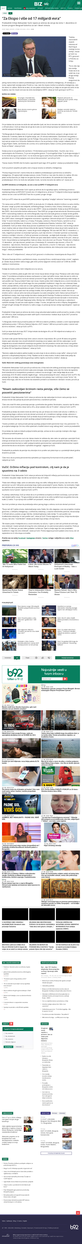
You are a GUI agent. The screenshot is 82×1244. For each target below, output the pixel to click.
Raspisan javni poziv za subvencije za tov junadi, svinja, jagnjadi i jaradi (67, 99)
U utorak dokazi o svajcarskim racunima (16, 1002)
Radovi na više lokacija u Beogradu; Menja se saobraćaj (47, 1059)
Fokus (70, 8)
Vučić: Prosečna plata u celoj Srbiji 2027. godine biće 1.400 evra (27, 619)
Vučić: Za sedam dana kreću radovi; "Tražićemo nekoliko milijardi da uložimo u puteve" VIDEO (67, 632)
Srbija (5, 13)
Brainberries (15, 569)
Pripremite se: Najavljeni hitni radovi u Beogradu (46, 1068)
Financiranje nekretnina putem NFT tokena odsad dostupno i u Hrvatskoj (16, 1201)
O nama (19, 1221)
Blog (14, 1221)
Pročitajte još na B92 (49, 963)
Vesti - (42, 4)
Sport (7, 976)
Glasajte (8, 1047)
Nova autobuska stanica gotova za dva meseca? (47, 1103)
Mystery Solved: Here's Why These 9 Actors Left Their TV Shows (65, 592)
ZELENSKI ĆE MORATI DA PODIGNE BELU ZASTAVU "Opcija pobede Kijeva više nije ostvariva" (41, 947)
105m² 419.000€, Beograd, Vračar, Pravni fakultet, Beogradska (50, 1144)
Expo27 (40, 8)
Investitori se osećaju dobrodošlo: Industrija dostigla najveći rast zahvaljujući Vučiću (67, 608)
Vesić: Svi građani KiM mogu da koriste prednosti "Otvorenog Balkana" (67, 643)
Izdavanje (62, 1113)
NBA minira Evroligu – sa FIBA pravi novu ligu (55, 1017)
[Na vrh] (78, 1213)
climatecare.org (34, 1238)
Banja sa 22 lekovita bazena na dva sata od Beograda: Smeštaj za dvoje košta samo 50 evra (56, 990)
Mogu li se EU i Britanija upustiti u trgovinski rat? (18, 1168)
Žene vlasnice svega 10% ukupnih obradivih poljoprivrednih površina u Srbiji (28, 608)
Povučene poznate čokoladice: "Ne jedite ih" (55, 1014)
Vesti (3, 8)
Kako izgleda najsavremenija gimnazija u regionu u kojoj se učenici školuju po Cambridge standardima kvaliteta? (12, 1129)
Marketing (17, 1228)
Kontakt (24, 1228)
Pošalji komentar (68, 658)
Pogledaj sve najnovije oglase (56, 1153)
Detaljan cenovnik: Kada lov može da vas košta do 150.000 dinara (67, 111)
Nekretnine (46, 1113)
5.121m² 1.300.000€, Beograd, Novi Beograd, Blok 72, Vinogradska (51, 1121)
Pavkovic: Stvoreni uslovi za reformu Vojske (17, 967)
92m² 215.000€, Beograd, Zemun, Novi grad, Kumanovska (49, 1133)
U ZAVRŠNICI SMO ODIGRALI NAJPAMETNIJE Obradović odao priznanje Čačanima (13, 924)
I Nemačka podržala (48, 986)
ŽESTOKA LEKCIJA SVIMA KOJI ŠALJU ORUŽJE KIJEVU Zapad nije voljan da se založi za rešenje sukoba (15, 947)
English (25, 1221)
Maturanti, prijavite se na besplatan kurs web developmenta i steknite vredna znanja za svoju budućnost (10, 1140)
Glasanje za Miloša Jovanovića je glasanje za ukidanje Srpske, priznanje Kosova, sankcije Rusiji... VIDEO (55, 996)
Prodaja (54, 1113)
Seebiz (5, 1159)
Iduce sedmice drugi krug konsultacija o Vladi (17, 990)
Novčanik (18, 8)
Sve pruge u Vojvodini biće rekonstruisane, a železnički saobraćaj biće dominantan (26, 99)
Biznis (10, 8)
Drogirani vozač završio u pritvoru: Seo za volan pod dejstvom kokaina (46, 1034)
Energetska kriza (51, 8)
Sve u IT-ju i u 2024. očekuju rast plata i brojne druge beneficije (11, 1119)
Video (3, 1221)
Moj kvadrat (31, 8)
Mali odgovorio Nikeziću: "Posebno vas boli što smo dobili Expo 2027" (28, 631)
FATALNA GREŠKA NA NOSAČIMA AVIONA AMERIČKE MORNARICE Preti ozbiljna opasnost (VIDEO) (67, 925)
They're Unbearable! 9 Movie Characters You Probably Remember (39, 592)
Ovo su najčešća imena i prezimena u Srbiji (55, 1001)
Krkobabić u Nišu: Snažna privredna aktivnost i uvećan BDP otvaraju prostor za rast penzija (28, 643)
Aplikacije (9, 1221)
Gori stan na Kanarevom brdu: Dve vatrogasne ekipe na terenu (47, 1095)
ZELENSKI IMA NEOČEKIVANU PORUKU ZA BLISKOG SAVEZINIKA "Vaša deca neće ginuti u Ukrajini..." (42, 924)
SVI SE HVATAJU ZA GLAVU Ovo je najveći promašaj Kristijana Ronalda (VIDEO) (67, 947)
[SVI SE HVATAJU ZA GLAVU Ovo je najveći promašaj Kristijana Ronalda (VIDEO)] (68, 942)
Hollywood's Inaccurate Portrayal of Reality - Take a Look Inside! (65, 566)
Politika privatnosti (53, 1228)
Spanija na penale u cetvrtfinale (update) (16, 1007)
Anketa (5, 1024)
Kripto (63, 8)
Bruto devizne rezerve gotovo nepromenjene (27, 110)
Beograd (45, 1024)
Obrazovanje (7, 1113)
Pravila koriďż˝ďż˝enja (40, 1228)
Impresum (30, 1228)
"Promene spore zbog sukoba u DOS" (15, 979)
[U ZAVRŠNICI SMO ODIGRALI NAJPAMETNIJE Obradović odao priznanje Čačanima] (15, 920)
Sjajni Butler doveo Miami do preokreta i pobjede (18, 1182)
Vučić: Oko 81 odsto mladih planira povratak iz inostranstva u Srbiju (68, 619)
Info (6, 969)
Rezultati (19, 1047)
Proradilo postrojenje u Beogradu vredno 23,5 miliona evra (47, 1086)
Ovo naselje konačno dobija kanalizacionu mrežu (47, 1077)
